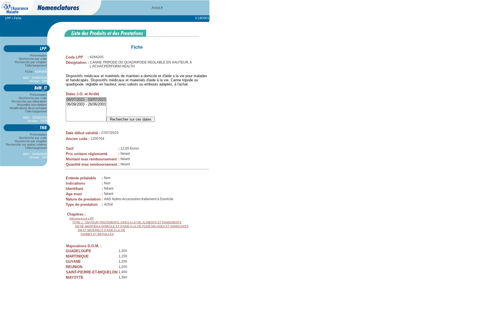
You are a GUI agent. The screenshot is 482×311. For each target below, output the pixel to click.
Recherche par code (33, 58)
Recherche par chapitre (31, 62)
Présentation (38, 55)
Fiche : (33, 71)
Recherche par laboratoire (29, 101)
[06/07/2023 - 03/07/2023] (86, 99)
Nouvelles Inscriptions (32, 104)
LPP (8, 18)
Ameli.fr (157, 8)
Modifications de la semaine (28, 108)
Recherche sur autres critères (26, 144)
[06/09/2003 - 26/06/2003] (86, 104)
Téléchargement (36, 65)
